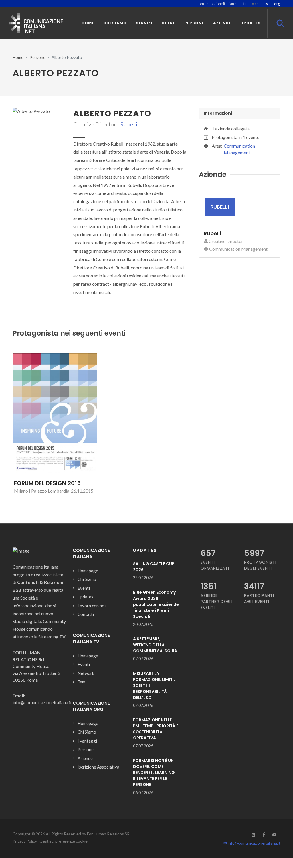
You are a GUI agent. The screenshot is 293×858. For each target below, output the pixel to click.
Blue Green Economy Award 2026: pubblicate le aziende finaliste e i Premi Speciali (156, 604)
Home (18, 57)
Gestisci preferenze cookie (63, 841)
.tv (265, 3)
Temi (82, 681)
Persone (37, 57)
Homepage (88, 570)
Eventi (84, 588)
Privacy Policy (25, 841)
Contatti (86, 614)
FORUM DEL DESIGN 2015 (47, 483)
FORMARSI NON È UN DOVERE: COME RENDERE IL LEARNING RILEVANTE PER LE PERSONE (154, 773)
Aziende (85, 758)
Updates (85, 596)
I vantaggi (87, 740)
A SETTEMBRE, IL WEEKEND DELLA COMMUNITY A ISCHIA (155, 645)
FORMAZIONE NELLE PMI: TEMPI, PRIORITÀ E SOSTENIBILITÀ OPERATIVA (155, 729)
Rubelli (128, 124)
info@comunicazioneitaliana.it (253, 843)
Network (86, 673)
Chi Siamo (87, 579)
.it (244, 3)
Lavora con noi (92, 605)
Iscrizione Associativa (98, 766)
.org (276, 3)
